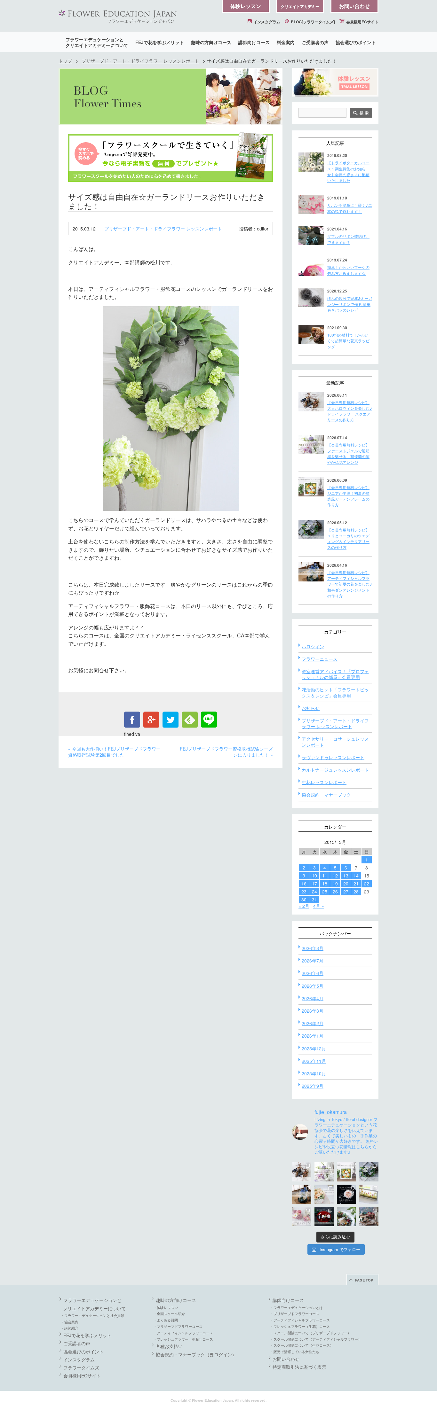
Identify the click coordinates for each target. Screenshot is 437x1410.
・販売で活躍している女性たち (294, 1351)
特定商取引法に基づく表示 (299, 1367)
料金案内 (286, 42)
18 (324, 883)
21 (356, 883)
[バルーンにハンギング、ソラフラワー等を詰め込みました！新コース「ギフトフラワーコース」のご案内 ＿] (346, 1216)
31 (314, 899)
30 (303, 899)
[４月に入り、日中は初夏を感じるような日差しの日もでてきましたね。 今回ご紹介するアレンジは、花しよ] (301, 1194)
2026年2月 (312, 1023)
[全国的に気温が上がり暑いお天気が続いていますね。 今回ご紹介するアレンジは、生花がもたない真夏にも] (324, 1171)
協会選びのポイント (356, 42)
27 (345, 891)
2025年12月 (314, 1048)
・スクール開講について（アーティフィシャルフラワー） (316, 1339)
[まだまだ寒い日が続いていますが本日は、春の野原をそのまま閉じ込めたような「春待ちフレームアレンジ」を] (368, 1194)
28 (356, 891)
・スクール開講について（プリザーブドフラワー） (310, 1332)
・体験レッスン (165, 1307)
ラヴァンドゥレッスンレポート (333, 757)
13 (345, 875)
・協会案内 (69, 1321)
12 (335, 875)
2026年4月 (312, 998)
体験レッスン (245, 6)
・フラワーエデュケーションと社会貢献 (92, 1315)
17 (314, 883)
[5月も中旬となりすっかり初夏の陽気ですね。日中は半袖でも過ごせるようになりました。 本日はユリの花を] (368, 1171)
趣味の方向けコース (211, 42)
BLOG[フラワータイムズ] (312, 22)
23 (303, 891)
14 (356, 875)
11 (324, 875)
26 (335, 891)
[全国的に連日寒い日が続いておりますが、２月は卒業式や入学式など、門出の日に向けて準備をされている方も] (346, 1194)
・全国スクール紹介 (169, 1313)
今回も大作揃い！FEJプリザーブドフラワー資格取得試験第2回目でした (114, 751)
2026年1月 (312, 1035)
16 (303, 883)
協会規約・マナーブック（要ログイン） (196, 1354)
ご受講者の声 (315, 42)
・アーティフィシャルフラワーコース (183, 1332)
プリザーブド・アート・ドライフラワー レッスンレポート (140, 61)
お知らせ (311, 708)
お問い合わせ (354, 6)
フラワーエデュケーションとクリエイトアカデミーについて (97, 42)
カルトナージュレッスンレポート (335, 770)
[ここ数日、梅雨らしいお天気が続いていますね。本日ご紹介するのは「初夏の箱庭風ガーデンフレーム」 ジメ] (346, 1171)
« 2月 (303, 906)
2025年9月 (312, 1086)
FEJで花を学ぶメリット (159, 42)
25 (324, 891)
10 (314, 875)
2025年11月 (314, 1061)
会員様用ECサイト (361, 22)
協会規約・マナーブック (326, 794)
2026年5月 (312, 986)
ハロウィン (313, 646)
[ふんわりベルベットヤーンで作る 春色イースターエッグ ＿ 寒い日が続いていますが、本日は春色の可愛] (301, 1216)
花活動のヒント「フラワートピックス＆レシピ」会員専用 (335, 692)
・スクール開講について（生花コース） (301, 1345)
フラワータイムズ (81, 1367)
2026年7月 (312, 960)
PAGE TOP (364, 1280)
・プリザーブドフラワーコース (178, 1326)
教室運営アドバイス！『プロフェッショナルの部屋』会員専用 (335, 674)
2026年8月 (312, 948)
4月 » (318, 906)
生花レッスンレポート (324, 782)
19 (335, 883)
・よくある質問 (165, 1319)
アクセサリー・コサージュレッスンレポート (335, 742)
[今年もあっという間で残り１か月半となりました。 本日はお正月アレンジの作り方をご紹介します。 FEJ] (324, 1216)
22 (366, 883)
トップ (65, 61)
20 (345, 883)
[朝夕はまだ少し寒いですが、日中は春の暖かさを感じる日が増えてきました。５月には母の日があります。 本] (324, 1194)
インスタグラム (266, 22)
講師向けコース (254, 42)
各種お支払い (169, 1346)
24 (314, 891)
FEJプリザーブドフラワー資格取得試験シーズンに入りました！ (226, 751)
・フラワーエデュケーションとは (296, 1307)
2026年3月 (312, 1011)
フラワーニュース (320, 659)
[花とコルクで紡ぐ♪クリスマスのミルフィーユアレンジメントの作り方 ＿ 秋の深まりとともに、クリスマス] (368, 1216)
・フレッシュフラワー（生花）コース (183, 1339)
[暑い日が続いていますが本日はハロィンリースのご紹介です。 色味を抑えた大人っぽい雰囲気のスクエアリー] (301, 1171)
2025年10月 (314, 1073)
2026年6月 (312, 973)
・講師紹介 (69, 1327)
